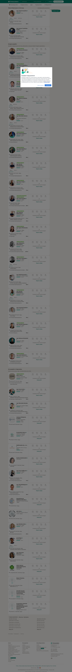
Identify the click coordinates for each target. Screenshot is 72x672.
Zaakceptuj (48, 85)
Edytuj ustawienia (41, 85)
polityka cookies (46, 82)
